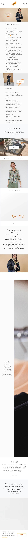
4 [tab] (16, 83)
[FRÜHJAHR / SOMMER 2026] (14, 174)
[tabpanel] (14, 79)
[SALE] (14, 207)
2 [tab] (13, 83)
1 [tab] (11, 83)
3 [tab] (15, 83)
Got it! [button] (21, 534)
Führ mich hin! (7, 374)
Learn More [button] (4, 536)
